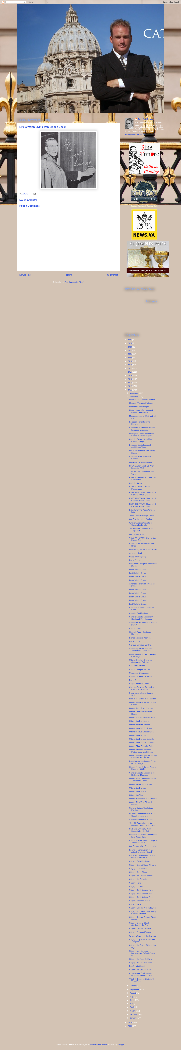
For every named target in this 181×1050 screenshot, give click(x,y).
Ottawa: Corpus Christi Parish (141, 732)
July (132, 996)
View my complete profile (135, 134)
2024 (130, 343)
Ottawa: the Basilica (137, 788)
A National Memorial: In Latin (141, 820)
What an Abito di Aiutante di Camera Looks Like (140, 524)
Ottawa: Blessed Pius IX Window (142, 799)
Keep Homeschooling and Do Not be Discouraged (142, 762)
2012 (130, 386)
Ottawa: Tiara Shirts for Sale (141, 746)
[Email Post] (35, 193)
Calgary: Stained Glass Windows (142, 865)
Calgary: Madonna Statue (139, 901)
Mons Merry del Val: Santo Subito (143, 549)
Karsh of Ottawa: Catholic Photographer (139, 488)
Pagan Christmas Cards (139, 684)
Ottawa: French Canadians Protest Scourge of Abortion (141, 751)
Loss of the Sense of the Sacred (142, 699)
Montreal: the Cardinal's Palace (142, 400)
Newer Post (25, 275)
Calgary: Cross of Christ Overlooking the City (139, 924)
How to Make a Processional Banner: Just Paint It (141, 411)
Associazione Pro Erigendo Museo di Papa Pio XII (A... (141, 974)
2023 (130, 347)
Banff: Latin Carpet (137, 966)
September (134, 989)
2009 (130, 1026)
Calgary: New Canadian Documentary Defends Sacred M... (142, 953)
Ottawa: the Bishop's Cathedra (141, 739)
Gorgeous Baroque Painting (140, 462)
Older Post (112, 275)
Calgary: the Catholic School (141, 876)
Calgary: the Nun (136, 904)
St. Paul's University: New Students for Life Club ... (140, 830)
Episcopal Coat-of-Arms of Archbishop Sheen (140, 446)
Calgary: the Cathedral (138, 879)
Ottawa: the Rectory (137, 735)
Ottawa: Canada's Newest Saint (142, 718)
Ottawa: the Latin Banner (139, 725)
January (133, 1018)
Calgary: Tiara (135, 883)
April (132, 1007)
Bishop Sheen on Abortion (139, 638)
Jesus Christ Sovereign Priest (141, 516)
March (133, 1011)
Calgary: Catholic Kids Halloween (142, 908)
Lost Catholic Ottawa (137, 570)
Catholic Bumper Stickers (139, 669)
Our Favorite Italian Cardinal (140, 519)
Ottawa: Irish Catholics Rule (140, 784)
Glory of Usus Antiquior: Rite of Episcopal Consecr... (142, 429)
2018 (130, 365)
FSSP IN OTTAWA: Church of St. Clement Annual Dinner (143, 493)
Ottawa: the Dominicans (139, 721)
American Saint (135, 553)
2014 (130, 379)
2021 (130, 354)
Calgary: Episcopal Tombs (140, 932)
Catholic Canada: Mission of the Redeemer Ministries (142, 774)
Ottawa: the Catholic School (140, 728)
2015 (130, 375)
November (134, 396)
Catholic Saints (135, 483)
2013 (130, 383)
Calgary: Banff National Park (141, 890)
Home (69, 275)
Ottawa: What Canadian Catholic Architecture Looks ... (142, 780)
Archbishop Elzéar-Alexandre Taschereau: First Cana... (141, 650)
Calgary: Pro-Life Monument (140, 963)
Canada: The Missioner (138, 613)
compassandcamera (98, 1044)
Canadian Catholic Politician (140, 676)
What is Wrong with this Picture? (142, 936)
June (132, 1000)
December (134, 393)
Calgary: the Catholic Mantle (140, 970)
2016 (130, 372)
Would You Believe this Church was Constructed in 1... (142, 857)
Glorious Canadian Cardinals (140, 645)
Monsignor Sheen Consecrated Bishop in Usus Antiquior (141, 434)
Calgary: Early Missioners (139, 861)
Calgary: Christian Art (138, 868)
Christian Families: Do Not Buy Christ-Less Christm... (142, 688)
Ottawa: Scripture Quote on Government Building (140, 661)
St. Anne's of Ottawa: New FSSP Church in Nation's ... (142, 815)
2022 (130, 350)
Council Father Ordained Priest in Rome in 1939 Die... (142, 768)
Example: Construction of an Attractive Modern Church (141, 851)
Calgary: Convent (136, 886)
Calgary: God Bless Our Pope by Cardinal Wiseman (142, 912)
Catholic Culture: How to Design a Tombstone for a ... (143, 841)
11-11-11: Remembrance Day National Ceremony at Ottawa (142, 824)
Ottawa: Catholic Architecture (141, 708)
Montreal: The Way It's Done (141, 403)
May (132, 1004)
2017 (130, 368)
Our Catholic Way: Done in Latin (142, 846)
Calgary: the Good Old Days (140, 959)
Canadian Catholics (137, 666)
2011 (130, 390)
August (133, 993)
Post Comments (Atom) (74, 282)
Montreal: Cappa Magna (139, 407)
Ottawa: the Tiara (136, 795)
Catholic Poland (135, 628)
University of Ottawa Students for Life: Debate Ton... (143, 836)
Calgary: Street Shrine (138, 872)
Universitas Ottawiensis (139, 673)
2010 (130, 1022)
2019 (130, 361)
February (134, 1014)
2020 (130, 358)
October (133, 986)
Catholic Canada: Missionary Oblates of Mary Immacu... (141, 618)
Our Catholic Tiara (136, 534)
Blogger (121, 1044)
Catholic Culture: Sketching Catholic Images (140, 440)
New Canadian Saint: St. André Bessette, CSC (142, 467)
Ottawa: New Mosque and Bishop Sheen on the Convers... (143, 756)
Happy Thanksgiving (137, 557)
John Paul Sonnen (146, 119)
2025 (130, 340)
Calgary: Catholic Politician (140, 929)
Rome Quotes (135, 560)
